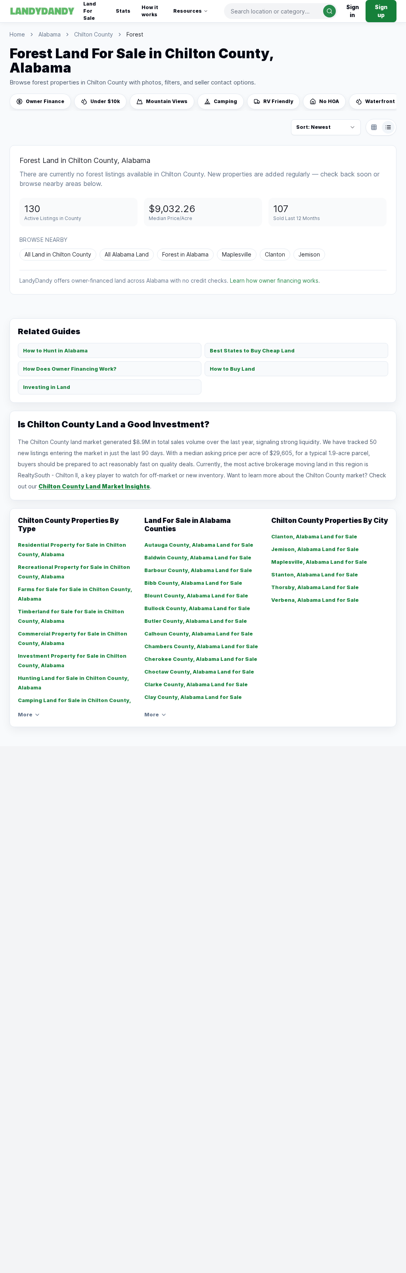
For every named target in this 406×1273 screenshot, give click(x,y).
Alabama (49, 34)
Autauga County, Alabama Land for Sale (198, 545)
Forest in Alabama (185, 254)
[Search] (329, 11)
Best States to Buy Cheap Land (252, 350)
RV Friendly (278, 101)
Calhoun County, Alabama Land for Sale (198, 633)
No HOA (329, 101)
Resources (187, 11)
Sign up (381, 11)
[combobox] (281, 11)
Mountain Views (167, 101)
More (25, 714)
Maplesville (236, 254)
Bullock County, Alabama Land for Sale (197, 608)
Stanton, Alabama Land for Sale (314, 574)
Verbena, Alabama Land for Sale (315, 600)
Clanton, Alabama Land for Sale (314, 536)
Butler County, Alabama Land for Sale (195, 621)
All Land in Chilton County (58, 254)
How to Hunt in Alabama (55, 350)
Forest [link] (134, 34)
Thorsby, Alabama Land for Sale (315, 587)
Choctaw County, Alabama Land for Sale (199, 671)
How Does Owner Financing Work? (70, 369)
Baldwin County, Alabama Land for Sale (197, 557)
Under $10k (105, 101)
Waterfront (380, 101)
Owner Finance (45, 101)
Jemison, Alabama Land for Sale (315, 549)
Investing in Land (46, 387)
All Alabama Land (127, 254)
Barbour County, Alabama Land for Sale (198, 570)
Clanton (275, 254)
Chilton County (93, 34)
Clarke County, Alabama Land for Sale (196, 684)
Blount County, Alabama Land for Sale (196, 595)
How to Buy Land (232, 369)
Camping (225, 101)
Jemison (309, 254)
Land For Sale (89, 11)
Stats (123, 11)
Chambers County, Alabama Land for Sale (201, 646)
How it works (150, 10)
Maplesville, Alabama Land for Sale (319, 562)
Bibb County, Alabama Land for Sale (193, 583)
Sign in (352, 11)
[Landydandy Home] (42, 11)
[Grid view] (374, 127)
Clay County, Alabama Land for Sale (193, 697)
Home (17, 34)
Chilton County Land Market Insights (94, 486)
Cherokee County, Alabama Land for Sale (200, 659)
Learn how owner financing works (274, 280)
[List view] (388, 127)
